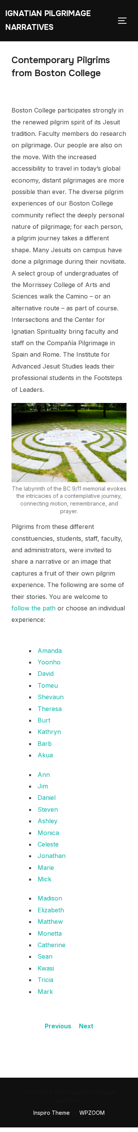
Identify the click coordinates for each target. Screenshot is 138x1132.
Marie (46, 867)
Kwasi (46, 968)
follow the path (34, 608)
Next (86, 1026)
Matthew (50, 921)
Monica (48, 833)
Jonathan (52, 856)
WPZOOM (92, 1112)
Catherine (52, 945)
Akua (45, 755)
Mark (45, 991)
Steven (48, 809)
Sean (45, 956)
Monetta (50, 933)
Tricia (45, 980)
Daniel (47, 797)
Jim (43, 786)
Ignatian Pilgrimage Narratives (48, 20)
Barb (45, 743)
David (46, 673)
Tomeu (48, 685)
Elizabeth (51, 910)
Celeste (48, 844)
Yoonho (49, 662)
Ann (44, 774)
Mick (44, 879)
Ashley (48, 821)
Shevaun (51, 697)
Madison (50, 898)
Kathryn (49, 732)
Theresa (50, 709)
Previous (58, 1026)
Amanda (50, 650)
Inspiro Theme (51, 1112)
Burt (44, 720)
